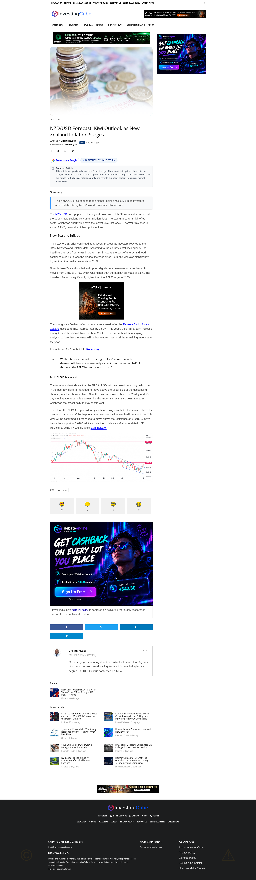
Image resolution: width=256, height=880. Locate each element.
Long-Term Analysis (136, 25)
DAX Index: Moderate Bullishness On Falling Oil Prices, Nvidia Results (133, 746)
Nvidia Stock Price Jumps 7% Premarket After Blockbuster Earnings (75, 760)
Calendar (78, 3)
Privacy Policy (100, 3)
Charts (67, 3)
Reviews (99, 25)
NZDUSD (63, 490)
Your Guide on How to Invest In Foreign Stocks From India (77, 746)
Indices (64, 722)
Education (56, 3)
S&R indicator (99, 427)
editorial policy (80, 609)
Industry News (115, 25)
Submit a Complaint (190, 862)
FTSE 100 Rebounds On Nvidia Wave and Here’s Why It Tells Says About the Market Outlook (79, 716)
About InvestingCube (191, 847)
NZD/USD (61, 214)
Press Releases (122, 722)
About (88, 3)
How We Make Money (192, 868)
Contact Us (115, 3)
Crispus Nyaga (78, 651)
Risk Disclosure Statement (59, 869)
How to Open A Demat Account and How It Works (133, 730)
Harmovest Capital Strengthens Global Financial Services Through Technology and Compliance (132, 760)
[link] (204, 3)
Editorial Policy (131, 3)
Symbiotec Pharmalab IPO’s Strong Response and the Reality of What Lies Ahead (78, 732)
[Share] (51, 151)
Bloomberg (92, 349)
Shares (64, 738)
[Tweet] (58, 151)
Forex (82, 143)
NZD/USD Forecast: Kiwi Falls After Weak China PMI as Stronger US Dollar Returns (78, 692)
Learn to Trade (122, 735)
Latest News (148, 3)
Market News (57, 25)
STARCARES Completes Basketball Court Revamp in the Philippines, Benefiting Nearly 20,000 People (132, 716)
